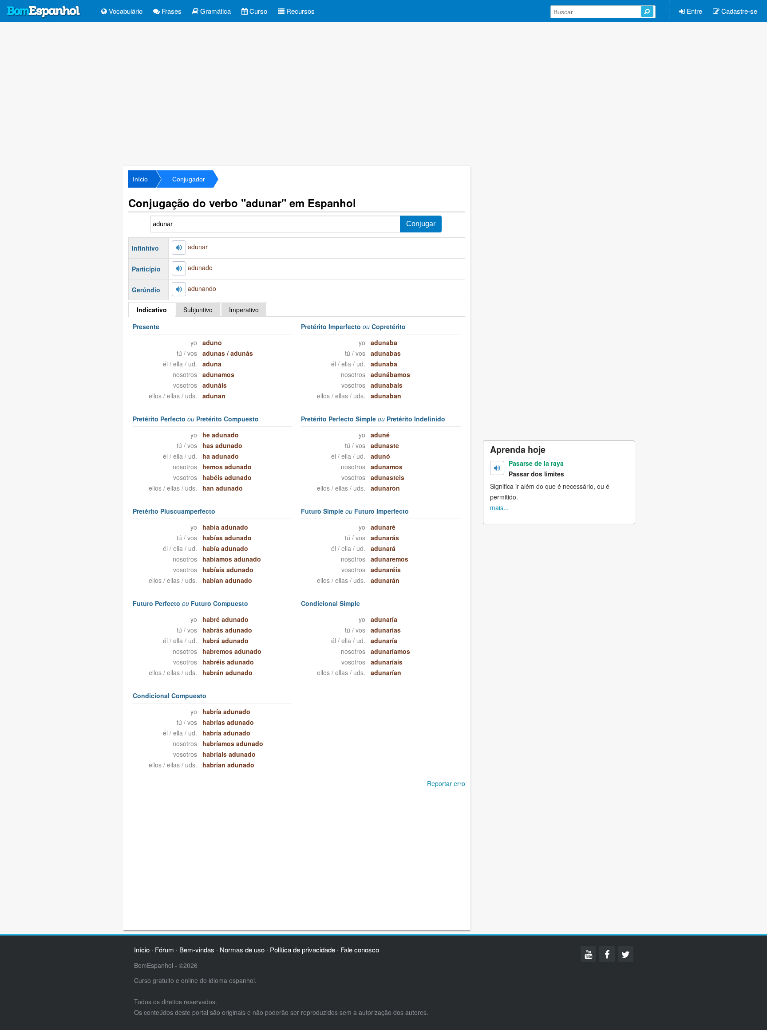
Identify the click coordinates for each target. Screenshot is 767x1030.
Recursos (300, 11)
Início (140, 179)
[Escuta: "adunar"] (179, 247)
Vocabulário (124, 11)
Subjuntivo (198, 309)
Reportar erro (446, 783)
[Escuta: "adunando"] (179, 289)
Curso (257, 11)
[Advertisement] (383, 93)
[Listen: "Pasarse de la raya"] (497, 468)
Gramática (214, 11)
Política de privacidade (302, 949)
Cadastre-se (738, 11)
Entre (693, 11)
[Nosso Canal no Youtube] (588, 954)
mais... (499, 507)
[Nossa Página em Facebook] (607, 954)
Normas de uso (242, 949)
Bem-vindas (196, 949)
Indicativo (152, 309)
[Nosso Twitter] (625, 954)
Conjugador (188, 179)
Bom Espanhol (44, 12)
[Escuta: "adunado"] (179, 268)
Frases (171, 11)
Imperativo (244, 309)
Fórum (164, 949)
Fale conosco (359, 949)
